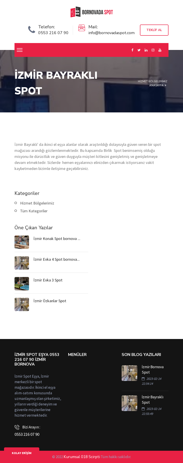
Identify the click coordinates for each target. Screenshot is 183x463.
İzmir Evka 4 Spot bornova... (56, 259)
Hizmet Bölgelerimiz (37, 203)
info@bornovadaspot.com (111, 32)
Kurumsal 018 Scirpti (82, 456)
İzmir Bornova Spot (153, 369)
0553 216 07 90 (53, 32)
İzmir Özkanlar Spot (49, 300)
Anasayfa (156, 85)
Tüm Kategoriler (34, 210)
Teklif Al (154, 30)
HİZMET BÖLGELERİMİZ (152, 81)
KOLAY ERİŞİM (21, 453)
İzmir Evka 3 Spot (47, 280)
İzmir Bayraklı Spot (153, 400)
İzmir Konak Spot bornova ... (56, 238)
